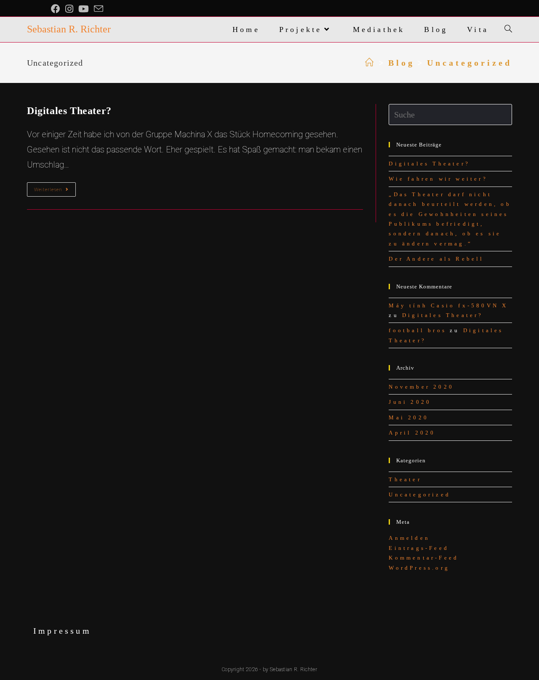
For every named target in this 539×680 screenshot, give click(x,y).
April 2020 (412, 432)
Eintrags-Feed (419, 548)
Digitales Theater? (69, 110)
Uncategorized (420, 494)
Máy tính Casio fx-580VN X (448, 305)
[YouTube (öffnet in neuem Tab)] (83, 8)
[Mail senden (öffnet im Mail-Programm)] (98, 9)
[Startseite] (370, 62)
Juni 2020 (410, 402)
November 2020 (421, 387)
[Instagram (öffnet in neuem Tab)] (69, 8)
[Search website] (508, 29)
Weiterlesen (55, 191)
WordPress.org (419, 568)
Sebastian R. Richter (69, 29)
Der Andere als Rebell (436, 259)
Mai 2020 (409, 417)
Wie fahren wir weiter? (438, 179)
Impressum (62, 630)
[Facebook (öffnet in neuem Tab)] (57, 8)
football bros (417, 330)
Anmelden (409, 538)
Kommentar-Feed (424, 558)
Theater (405, 479)
